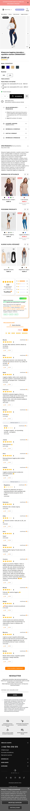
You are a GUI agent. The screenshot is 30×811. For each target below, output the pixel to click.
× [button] (28, 788)
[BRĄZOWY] (21, 197)
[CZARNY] (1, 197)
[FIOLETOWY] (5, 197)
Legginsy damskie (24, 14)
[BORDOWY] (25, 267)
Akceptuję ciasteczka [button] (15, 802)
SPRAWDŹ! (16, 3)
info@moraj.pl (5, 750)
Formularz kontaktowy (7, 752)
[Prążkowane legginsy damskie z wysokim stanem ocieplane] (8, 256)
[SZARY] (26, 232)
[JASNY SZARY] (8, 267)
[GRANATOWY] (24, 232)
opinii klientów (8, 287)
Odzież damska (16, 14)
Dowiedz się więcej (22, 799)
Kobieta (10, 14)
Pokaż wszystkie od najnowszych (15, 668)
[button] (27, 10)
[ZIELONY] (7, 197)
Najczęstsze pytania (6, 755)
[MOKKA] (10, 267)
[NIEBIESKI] (9, 232)
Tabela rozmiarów (5, 78)
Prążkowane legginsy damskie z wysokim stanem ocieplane (8, 269)
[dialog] (15, 799)
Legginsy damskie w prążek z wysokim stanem (8, 235)
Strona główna (4, 14)
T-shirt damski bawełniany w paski (21, 200)
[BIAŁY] (3, 197)
